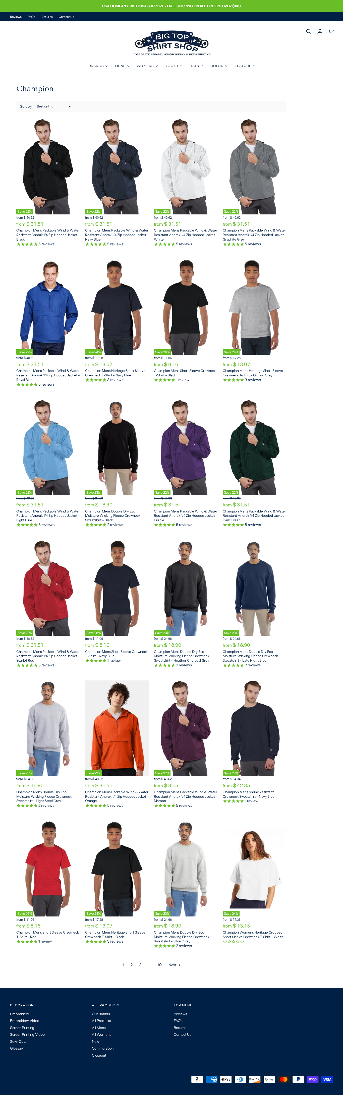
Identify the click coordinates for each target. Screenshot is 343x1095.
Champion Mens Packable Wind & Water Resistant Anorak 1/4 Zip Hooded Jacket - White (185, 234)
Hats (195, 66)
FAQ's (31, 17)
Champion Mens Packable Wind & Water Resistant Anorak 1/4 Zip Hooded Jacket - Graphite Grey (254, 234)
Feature (244, 66)
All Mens (98, 1027)
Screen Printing (22, 1027)
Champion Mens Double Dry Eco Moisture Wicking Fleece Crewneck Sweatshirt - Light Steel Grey (44, 796)
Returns (46, 17)
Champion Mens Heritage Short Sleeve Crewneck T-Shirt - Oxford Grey (253, 373)
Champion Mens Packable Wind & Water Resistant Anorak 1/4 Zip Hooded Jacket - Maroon (185, 796)
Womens (146, 66)
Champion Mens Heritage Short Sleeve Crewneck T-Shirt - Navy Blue (115, 373)
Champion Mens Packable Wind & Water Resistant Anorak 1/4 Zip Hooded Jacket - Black (48, 234)
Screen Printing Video (27, 1034)
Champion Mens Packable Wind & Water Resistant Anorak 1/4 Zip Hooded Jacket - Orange (117, 796)
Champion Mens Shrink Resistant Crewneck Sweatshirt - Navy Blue (248, 794)
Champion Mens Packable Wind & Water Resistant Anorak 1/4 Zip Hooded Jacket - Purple (185, 515)
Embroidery (19, 1014)
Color (217, 66)
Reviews (15, 17)
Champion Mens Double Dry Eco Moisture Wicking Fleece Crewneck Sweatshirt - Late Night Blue (250, 656)
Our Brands (101, 1014)
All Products (101, 1020)
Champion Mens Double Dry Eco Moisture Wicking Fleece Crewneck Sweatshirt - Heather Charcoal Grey (181, 656)
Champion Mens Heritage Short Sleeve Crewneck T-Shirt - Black (115, 934)
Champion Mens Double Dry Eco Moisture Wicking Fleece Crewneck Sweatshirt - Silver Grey (181, 936)
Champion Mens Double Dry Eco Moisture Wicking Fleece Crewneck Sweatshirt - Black (112, 515)
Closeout (99, 1055)
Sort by (26, 106)
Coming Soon (102, 1048)
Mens (121, 66)
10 (160, 964)
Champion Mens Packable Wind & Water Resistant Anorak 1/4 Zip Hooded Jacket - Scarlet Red (48, 656)
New (95, 1041)
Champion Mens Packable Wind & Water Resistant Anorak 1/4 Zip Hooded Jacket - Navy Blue (117, 234)
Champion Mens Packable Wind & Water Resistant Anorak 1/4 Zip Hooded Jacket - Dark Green (254, 515)
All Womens (101, 1034)
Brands (97, 66)
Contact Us (66, 17)
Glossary (17, 1048)
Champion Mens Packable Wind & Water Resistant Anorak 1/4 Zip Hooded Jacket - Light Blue (48, 515)
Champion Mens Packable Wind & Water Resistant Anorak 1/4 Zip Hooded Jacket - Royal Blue (48, 375)
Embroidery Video (24, 1020)
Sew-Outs (18, 1041)
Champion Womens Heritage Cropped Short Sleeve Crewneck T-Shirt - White (253, 934)
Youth (172, 66)
